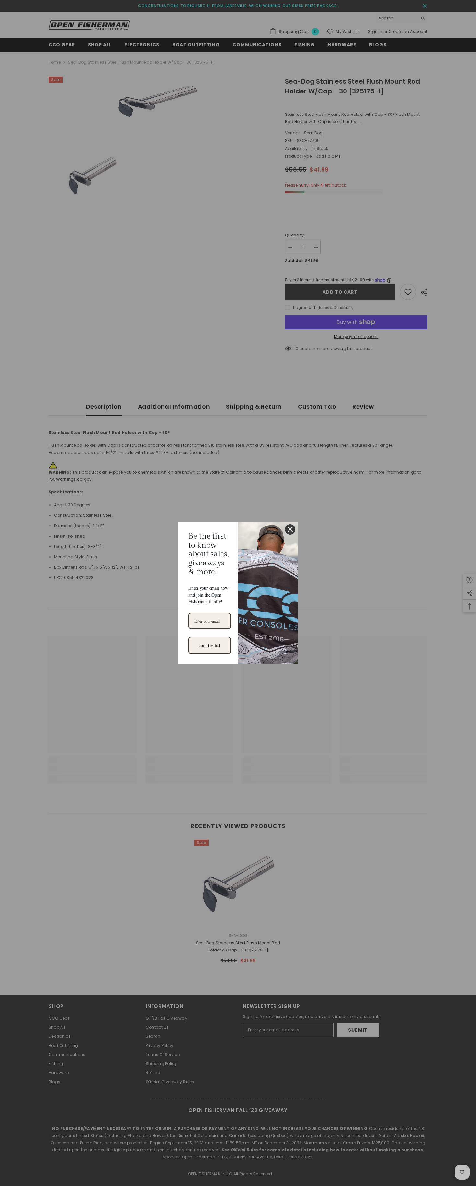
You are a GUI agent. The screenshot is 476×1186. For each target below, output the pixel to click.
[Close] (290, 529)
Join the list (209, 645)
